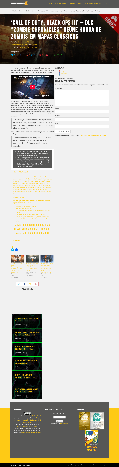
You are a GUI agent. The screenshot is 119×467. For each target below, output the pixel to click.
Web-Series (59, 11)
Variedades (90, 11)
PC (25, 47)
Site (56, 123)
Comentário (59, 88)
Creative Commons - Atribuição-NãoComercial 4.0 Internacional (27, 420)
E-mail (57, 115)
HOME (50, 4)
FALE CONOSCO (60, 4)
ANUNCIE (72, 4)
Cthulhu (14, 11)
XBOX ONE (33, 47)
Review (34, 11)
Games (21, 11)
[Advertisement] (27, 302)
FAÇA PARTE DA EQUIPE (93, 4)
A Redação (34, 44)
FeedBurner (64, 423)
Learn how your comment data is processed (93, 135)
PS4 (27, 47)
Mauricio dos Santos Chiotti (32, 416)
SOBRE (80, 4)
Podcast (97, 11)
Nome (57, 108)
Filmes (66, 11)
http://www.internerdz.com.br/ (27, 426)
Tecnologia (41, 11)
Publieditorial (80, 11)
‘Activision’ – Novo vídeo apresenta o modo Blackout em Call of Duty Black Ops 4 (32, 267)
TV (47, 11)
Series (52, 11)
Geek (27, 11)
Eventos (72, 11)
